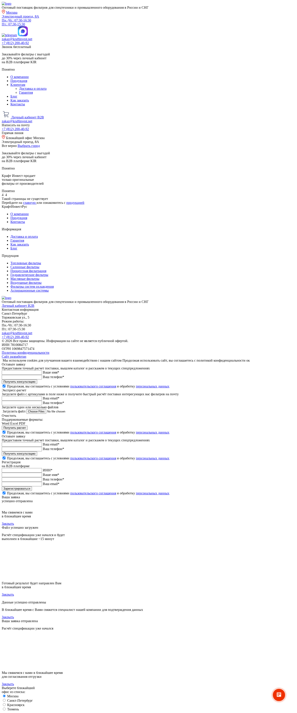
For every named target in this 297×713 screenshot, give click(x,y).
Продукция (18, 81)
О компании (19, 77)
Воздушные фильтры (26, 282)
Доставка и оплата (33, 88)
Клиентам (17, 84)
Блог (13, 96)
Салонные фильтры (24, 267)
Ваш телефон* (53, 377)
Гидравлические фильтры (29, 275)
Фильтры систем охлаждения (32, 286)
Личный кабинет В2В (27, 117)
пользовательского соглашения (93, 386)
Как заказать (19, 100)
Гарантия (26, 92)
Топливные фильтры (25, 263)
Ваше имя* (51, 372)
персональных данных (152, 386)
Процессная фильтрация (28, 271)
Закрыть (8, 523)
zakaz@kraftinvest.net (17, 39)
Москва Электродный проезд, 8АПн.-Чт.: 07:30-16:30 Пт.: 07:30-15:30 (20, 18)
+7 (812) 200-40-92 (15, 43)
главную (30, 202)
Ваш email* (51, 398)
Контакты (17, 104)
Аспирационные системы (29, 290)
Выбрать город (29, 146)
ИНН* (47, 470)
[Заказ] (6, 117)
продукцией (75, 202)
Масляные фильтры (24, 279)
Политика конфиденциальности (25, 352)
